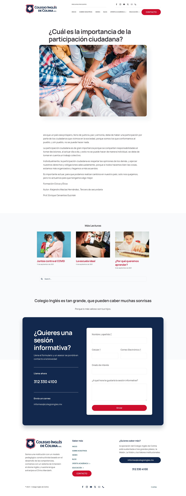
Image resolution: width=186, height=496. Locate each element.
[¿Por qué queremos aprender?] (132, 245)
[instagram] (120, 4)
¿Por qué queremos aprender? (127, 262)
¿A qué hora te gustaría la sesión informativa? (115, 380)
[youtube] (124, 4)
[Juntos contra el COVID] (54, 245)
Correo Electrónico (131, 349)
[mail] (132, 4)
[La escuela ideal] (93, 245)
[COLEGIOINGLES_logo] (41, 5)
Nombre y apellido (102, 334)
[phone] (135, 4)
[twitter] (128, 4)
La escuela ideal (85, 261)
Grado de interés (100, 365)
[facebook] (116, 4)
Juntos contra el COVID (51, 261)
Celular (96, 349)
